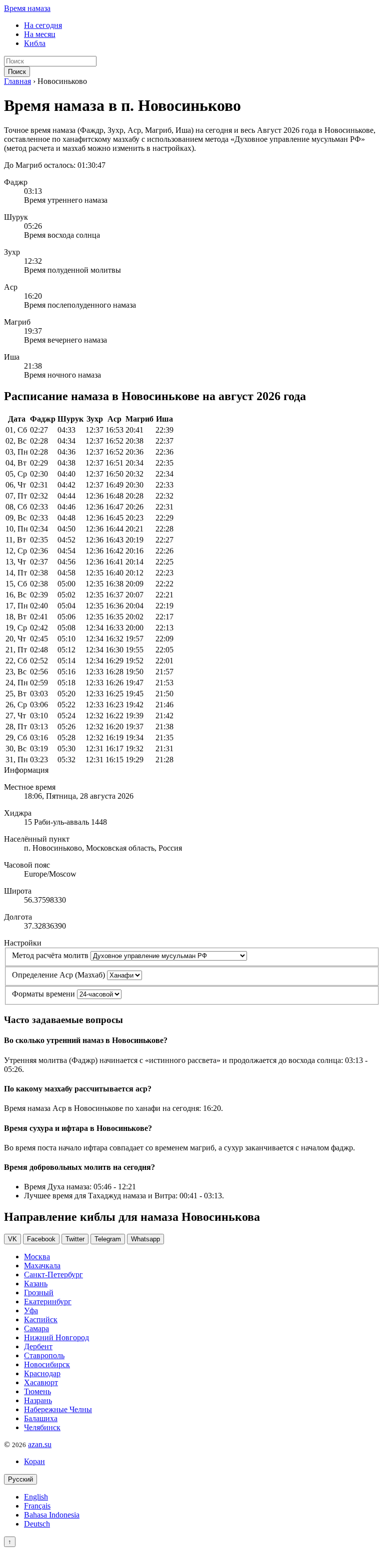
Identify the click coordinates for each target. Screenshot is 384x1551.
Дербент (38, 1346)
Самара (36, 1328)
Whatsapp (145, 1239)
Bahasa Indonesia (52, 1515)
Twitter (75, 1239)
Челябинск (42, 1427)
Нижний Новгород (56, 1337)
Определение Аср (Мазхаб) (58, 975)
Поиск (17, 71)
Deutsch (37, 1524)
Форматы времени (43, 994)
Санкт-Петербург (53, 1274)
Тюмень (37, 1391)
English (36, 1497)
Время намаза (27, 8)
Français (37, 1506)
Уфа (31, 1310)
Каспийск (41, 1319)
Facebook (41, 1239)
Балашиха (41, 1418)
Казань (36, 1283)
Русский (20, 1479)
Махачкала (42, 1265)
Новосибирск (47, 1364)
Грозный (39, 1292)
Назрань (38, 1400)
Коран (34, 1461)
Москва (37, 1256)
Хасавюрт (41, 1382)
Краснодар (42, 1373)
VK (12, 1239)
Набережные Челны (58, 1409)
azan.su (40, 1444)
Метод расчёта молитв (50, 955)
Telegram (107, 1239)
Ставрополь (44, 1355)
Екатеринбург (48, 1301)
